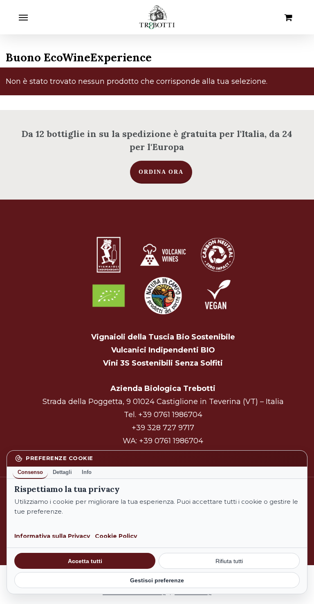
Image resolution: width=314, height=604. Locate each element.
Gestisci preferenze (157, 580)
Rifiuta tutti (229, 561)
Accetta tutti (85, 561)
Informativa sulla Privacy (52, 536)
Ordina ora (161, 172)
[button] (23, 17)
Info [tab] (87, 472)
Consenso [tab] (30, 472)
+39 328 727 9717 (163, 427)
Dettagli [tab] (62, 472)
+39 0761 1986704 (170, 414)
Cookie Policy (116, 536)
